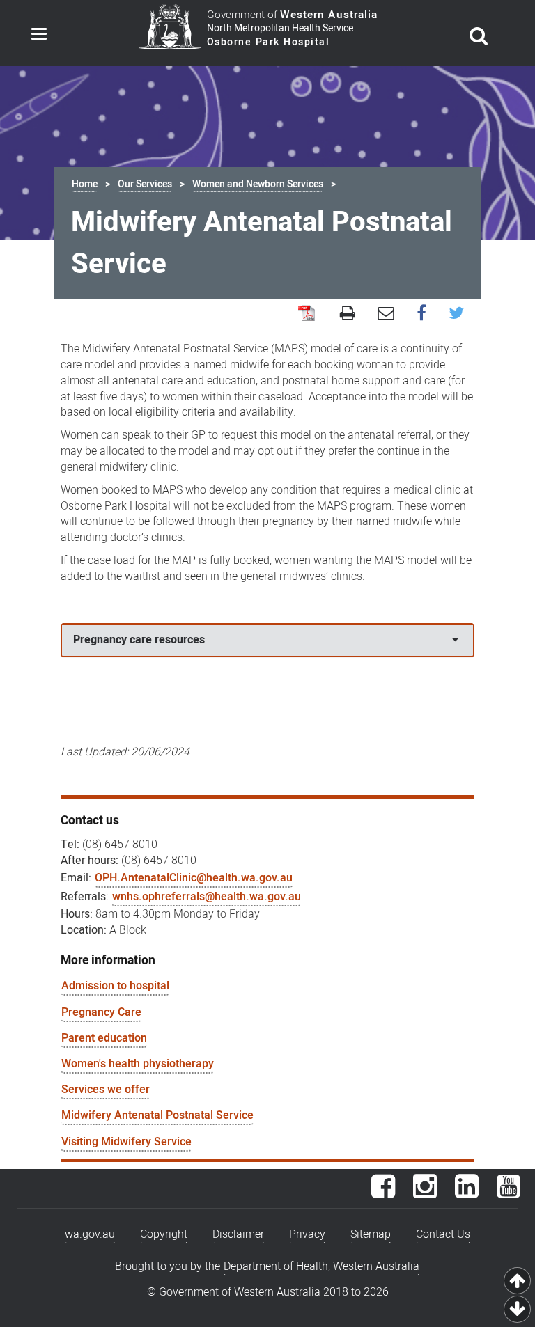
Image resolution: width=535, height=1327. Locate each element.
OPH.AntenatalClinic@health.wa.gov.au (194, 878)
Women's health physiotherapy (137, 1063)
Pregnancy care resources (139, 639)
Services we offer (105, 1089)
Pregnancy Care (101, 1012)
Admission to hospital (115, 985)
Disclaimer (238, 1234)
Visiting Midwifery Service (126, 1141)
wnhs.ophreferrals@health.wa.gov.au (206, 896)
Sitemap (370, 1234)
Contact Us (443, 1234)
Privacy (307, 1234)
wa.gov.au (90, 1234)
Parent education (104, 1038)
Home (85, 184)
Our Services (145, 184)
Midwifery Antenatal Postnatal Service (157, 1115)
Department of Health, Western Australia (321, 1266)
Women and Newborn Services (257, 184)
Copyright (163, 1234)
